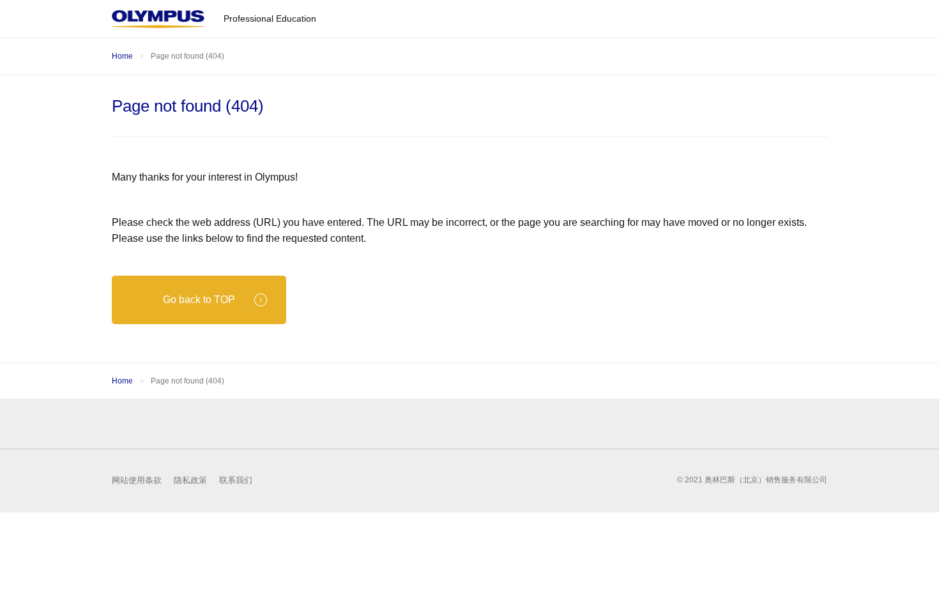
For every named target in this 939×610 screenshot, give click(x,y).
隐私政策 (190, 480)
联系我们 (235, 480)
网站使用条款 (137, 480)
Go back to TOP (199, 299)
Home (122, 56)
